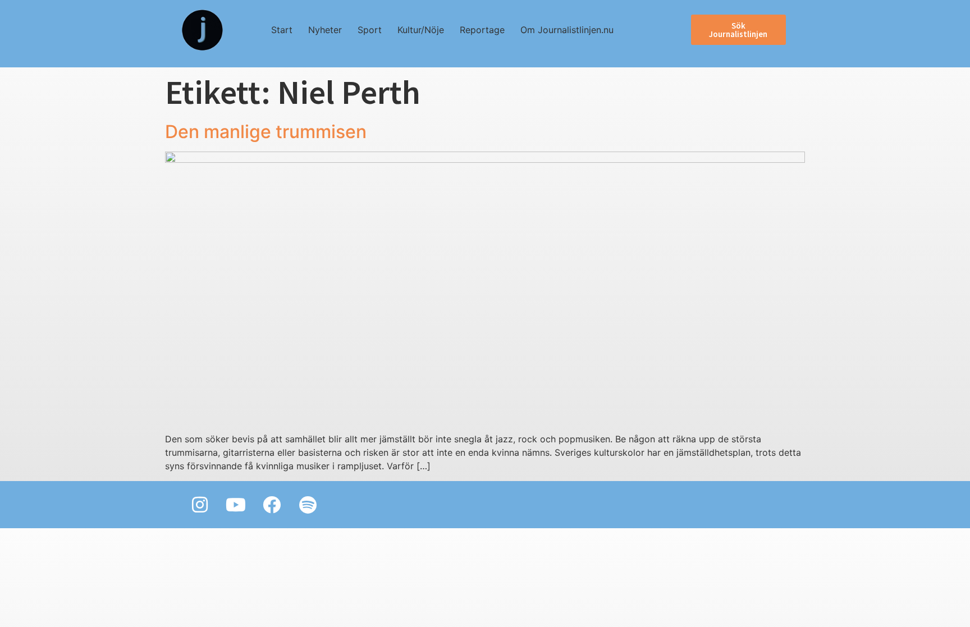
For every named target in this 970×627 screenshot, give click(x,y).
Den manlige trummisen (266, 132)
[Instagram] (200, 505)
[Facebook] (272, 505)
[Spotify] (308, 505)
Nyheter (325, 29)
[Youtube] (236, 505)
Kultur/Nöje (420, 29)
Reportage (482, 29)
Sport (370, 29)
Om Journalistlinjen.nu (567, 29)
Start (281, 29)
